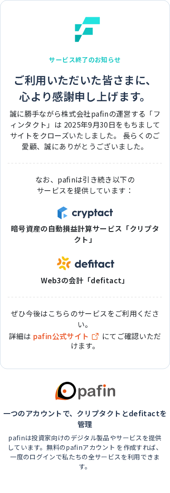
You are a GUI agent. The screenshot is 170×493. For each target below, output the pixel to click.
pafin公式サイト (61, 336)
